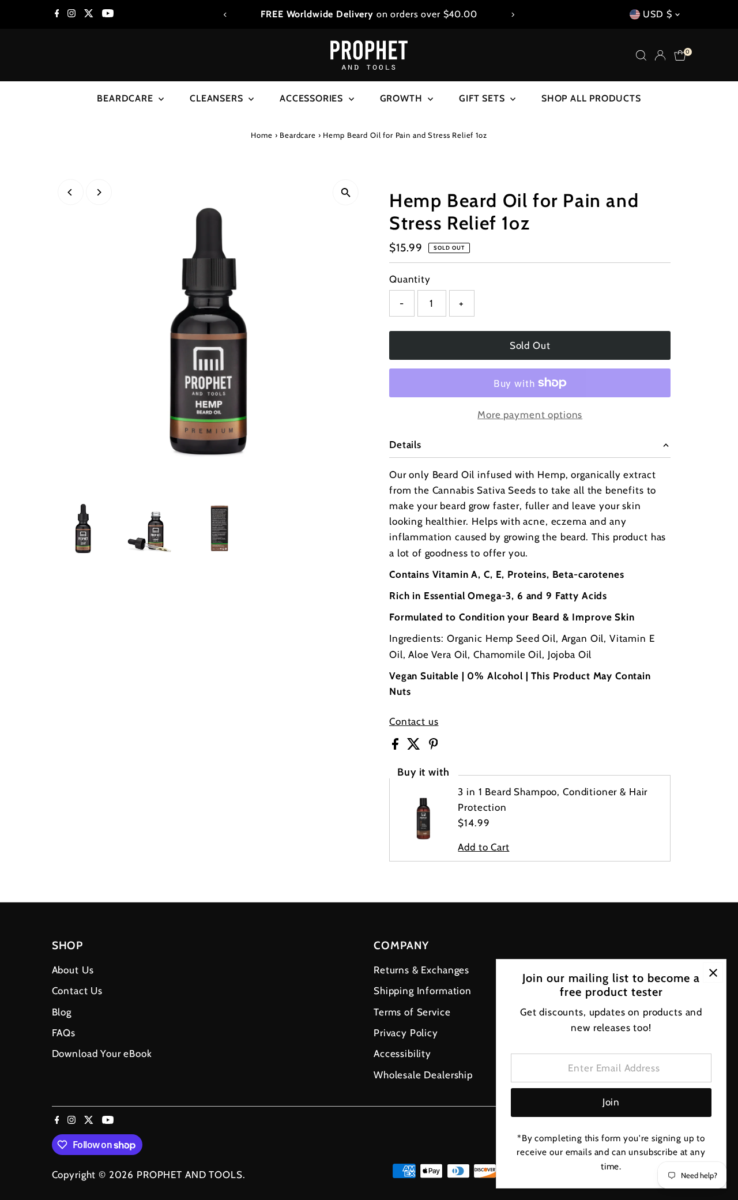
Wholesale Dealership (423, 1075)
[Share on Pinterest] (433, 746)
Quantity (410, 279)
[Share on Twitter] (415, 746)
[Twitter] (88, 14)
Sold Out (530, 345)
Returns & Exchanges (421, 970)
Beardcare (126, 98)
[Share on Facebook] (396, 746)
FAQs (64, 1033)
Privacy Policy (406, 1033)
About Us (73, 970)
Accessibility (402, 1053)
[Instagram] (71, 14)
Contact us (414, 722)
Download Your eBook (102, 1053)
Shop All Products (591, 98)
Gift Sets (483, 98)
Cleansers (218, 98)
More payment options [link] (529, 414)
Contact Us (77, 990)
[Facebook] (57, 14)
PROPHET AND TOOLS (189, 1174)
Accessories (313, 98)
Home (261, 135)
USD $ (657, 14)
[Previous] (226, 15)
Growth (403, 98)
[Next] (512, 15)
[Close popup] (713, 972)
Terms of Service (412, 1012)
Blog (61, 1012)
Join (611, 1102)
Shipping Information (423, 990)
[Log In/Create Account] (660, 55)
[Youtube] (107, 14)
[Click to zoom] (346, 192)
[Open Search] (641, 55)
